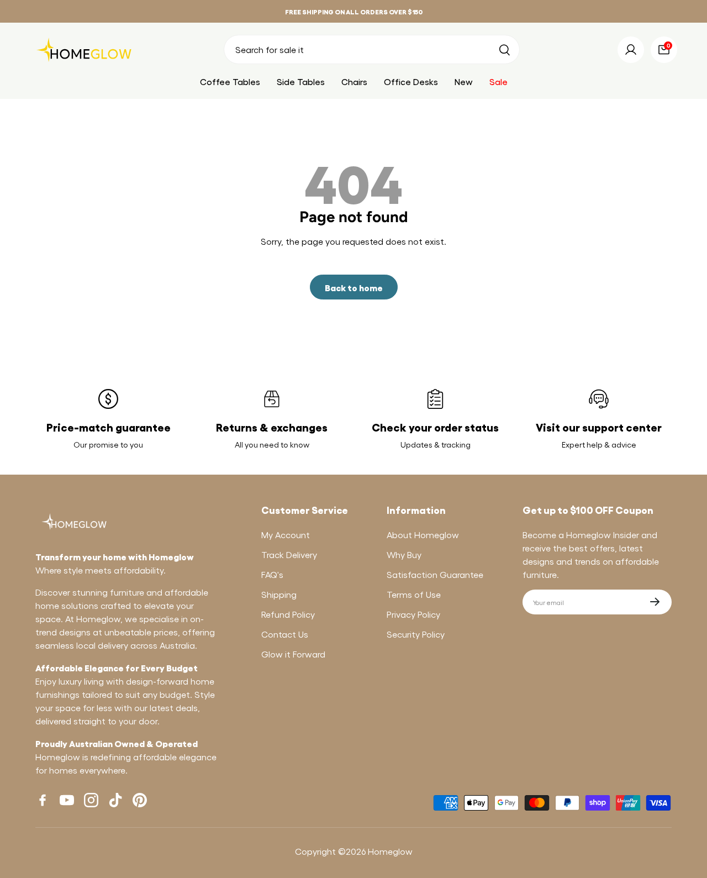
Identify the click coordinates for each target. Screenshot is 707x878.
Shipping (279, 594)
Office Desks (411, 81)
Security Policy (416, 634)
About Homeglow (423, 534)
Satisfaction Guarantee (435, 574)
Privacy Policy (413, 614)
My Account (285, 534)
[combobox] (372, 49)
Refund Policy (288, 614)
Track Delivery (289, 554)
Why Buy (404, 554)
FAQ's (272, 574)
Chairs (354, 81)
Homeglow (390, 851)
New (464, 81)
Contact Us (284, 634)
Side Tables (301, 81)
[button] (664, 49)
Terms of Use (414, 594)
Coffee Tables (230, 81)
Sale (498, 81)
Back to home (354, 287)
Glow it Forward (293, 654)
